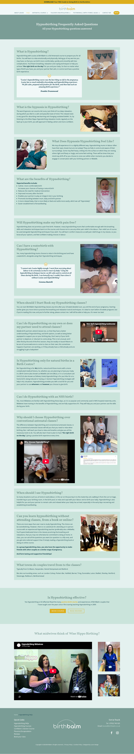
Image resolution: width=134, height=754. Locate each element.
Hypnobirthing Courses (22, 726)
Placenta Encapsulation (22, 731)
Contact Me (107, 13)
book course (58, 611)
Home (16, 715)
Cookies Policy (78, 744)
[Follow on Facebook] (111, 732)
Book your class (20, 737)
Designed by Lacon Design (90, 744)
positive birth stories (69, 602)
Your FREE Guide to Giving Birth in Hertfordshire (67, 2)
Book (117, 13)
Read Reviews (76, 611)
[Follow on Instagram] (117, 732)
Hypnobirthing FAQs (21, 723)
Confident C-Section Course (24, 729)
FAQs (28, 13)
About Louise (19, 13)
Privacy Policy (68, 744)
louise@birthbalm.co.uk (111, 726)
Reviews (17, 734)
